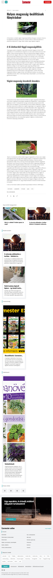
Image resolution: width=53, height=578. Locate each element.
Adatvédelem (28, 566)
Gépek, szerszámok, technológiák (9, 542)
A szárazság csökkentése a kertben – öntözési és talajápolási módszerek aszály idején (38, 223)
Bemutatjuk (4, 539)
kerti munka (10, 188)
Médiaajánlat (21, 566)
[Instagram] (23, 490)
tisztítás (4, 561)
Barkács (29, 544)
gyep (28, 188)
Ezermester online (8, 528)
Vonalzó (28, 547)
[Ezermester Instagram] (4, 570)
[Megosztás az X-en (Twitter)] (10, 196)
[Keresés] (6, 2)
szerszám (4, 556)
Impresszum (14, 566)
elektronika (12, 558)
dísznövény (27, 558)
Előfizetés (35, 566)
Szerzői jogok (40, 566)
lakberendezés (21, 556)
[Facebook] (4, 490)
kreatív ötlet (28, 556)
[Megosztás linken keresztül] (17, 196)
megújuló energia (46, 558)
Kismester (29, 542)
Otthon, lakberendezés (6, 547)
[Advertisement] (26, 130)
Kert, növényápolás (11, 191)
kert (9, 556)
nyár (20, 561)
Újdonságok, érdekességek (8, 537)
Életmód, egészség (31, 539)
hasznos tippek (20, 558)
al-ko (32, 188)
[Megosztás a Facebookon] (7, 196)
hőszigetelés (34, 558)
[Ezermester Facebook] (2, 570)
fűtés (48, 556)
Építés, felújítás (5, 544)
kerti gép (23, 188)
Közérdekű (4, 534)
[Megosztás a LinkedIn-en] (13, 196)
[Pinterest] (17, 490)
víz (44, 556)
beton (16, 561)
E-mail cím (8, 508)
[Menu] (3, 2)
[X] (11, 490)
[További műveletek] (45, 10)
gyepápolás (16, 188)
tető (40, 558)
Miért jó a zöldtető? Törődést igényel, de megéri (14, 223)
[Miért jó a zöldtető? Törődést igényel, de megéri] (14, 213)
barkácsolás (35, 556)
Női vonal (29, 537)
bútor (41, 556)
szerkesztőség (5, 558)
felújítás (13, 556)
